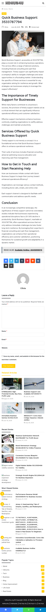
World (11, 9)
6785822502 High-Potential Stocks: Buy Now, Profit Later (12, 394)
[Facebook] (6, 261)
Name (4, 331)
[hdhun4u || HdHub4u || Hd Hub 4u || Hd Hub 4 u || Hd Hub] (14, 3)
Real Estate (7, 591)
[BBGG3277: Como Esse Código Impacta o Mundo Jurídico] (34, 408)
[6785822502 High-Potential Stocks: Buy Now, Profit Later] (12, 383)
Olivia (6, 27)
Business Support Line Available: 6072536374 (32, 393)
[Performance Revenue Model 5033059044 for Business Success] (8, 497)
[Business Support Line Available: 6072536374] (34, 383)
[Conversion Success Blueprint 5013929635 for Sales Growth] (8, 458)
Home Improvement (10, 584)
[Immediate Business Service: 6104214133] (12, 408)
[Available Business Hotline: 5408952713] (8, 551)
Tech (5, 573)
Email (4, 339)
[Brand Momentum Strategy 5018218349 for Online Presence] (8, 448)
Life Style (6, 588)
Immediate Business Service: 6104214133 (10, 417)
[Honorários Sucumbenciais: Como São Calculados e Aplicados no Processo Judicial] (8, 540)
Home (5, 9)
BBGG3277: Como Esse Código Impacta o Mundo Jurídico (33, 418)
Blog (4, 580)
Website (4, 348)
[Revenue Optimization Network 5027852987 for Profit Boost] (8, 439)
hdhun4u (6, 570)
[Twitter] (11, 261)
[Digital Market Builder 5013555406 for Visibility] (8, 468)
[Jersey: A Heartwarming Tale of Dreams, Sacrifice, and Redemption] (8, 509)
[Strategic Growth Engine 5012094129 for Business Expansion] (8, 479)
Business (6, 577)
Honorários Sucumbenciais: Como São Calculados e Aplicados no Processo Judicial (30, 540)
